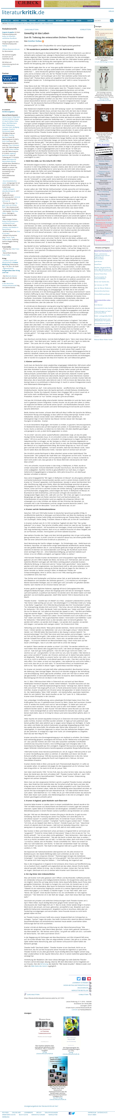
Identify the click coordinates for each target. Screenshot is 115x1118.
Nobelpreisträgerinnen (104, 205)
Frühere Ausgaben (15, 23)
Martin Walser (9, 121)
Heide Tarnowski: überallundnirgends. (9, 190)
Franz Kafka (6, 255)
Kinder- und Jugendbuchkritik (103, 316)
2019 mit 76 (6, 201)
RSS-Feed (5, 1113)
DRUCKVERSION (82, 988)
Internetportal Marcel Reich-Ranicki (9, 160)
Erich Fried (5, 141)
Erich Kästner (98, 305)
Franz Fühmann (14, 145)
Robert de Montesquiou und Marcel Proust (10, 222)
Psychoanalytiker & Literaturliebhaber (100, 277)
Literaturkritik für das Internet (103, 308)
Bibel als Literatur (11, 276)
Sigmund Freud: (11, 270)
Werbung (5, 1117)
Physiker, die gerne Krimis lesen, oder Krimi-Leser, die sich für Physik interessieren (103, 269)
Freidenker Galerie (104, 161)
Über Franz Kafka (103, 200)
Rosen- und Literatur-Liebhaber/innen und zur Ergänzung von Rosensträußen (102, 256)
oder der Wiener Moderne (102, 288)
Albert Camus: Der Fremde (103, 165)
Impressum (92, 1113)
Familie (4, 46)
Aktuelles (6, 20)
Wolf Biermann (12, 123)
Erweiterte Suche (8, 1115)
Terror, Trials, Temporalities (8, 238)
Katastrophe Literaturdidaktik (104, 179)
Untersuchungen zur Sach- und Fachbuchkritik (102, 312)
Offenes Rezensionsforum (11, 49)
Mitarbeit (60, 20)
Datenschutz (102, 1113)
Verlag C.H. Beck (104, 141)
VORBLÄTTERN (85, 29)
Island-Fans (97, 264)
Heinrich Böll (6, 119)
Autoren (41, 20)
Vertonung (44, 964)
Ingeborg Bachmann (9, 154)
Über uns (70, 20)
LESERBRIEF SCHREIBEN (80, 983)
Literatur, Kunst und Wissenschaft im (10, 262)
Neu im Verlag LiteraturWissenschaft (104, 99)
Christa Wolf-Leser (100, 294)
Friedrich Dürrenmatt (8, 130)
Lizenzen (74, 1010)
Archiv (16, 20)
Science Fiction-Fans (100, 274)
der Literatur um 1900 (101, 285)
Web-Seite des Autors (39, 966)
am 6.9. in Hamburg (106, 190)
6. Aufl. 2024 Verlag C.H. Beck (104, 62)
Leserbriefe (28, 1113)
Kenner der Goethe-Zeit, (101, 282)
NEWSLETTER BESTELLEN (80, 990)
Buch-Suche (23, 1115)
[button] (79, 978)
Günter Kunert (7, 117)
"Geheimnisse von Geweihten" (103, 172)
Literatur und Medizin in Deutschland (10, 228)
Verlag (111, 11)
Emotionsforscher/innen (101, 291)
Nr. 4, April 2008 (28, 23)
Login (78, 20)
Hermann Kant (7, 127)
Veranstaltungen (38, 1115)
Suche (90, 20)
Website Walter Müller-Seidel (103, 339)
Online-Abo (6, 66)
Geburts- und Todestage (44, 23)
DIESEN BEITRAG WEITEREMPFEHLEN (75, 985)
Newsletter (53, 1115)
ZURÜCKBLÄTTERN (31, 29)
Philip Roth (16, 117)
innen (108, 294)
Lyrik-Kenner (98, 261)
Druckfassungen (51, 1113)
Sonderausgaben (8, 112)
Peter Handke (14, 149)
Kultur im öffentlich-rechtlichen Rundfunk (9, 37)
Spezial (24, 20)
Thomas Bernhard (8, 136)
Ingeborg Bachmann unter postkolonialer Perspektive (102, 319)
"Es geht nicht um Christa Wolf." (9, 205)
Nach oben (92, 1115)
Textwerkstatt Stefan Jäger (104, 209)
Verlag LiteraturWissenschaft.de (44, 1053)
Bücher (32, 20)
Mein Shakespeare (8, 125)
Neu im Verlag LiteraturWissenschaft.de (58, 1098)
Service (51, 20)
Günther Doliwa (34, 41)
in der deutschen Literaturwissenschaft (9, 284)
